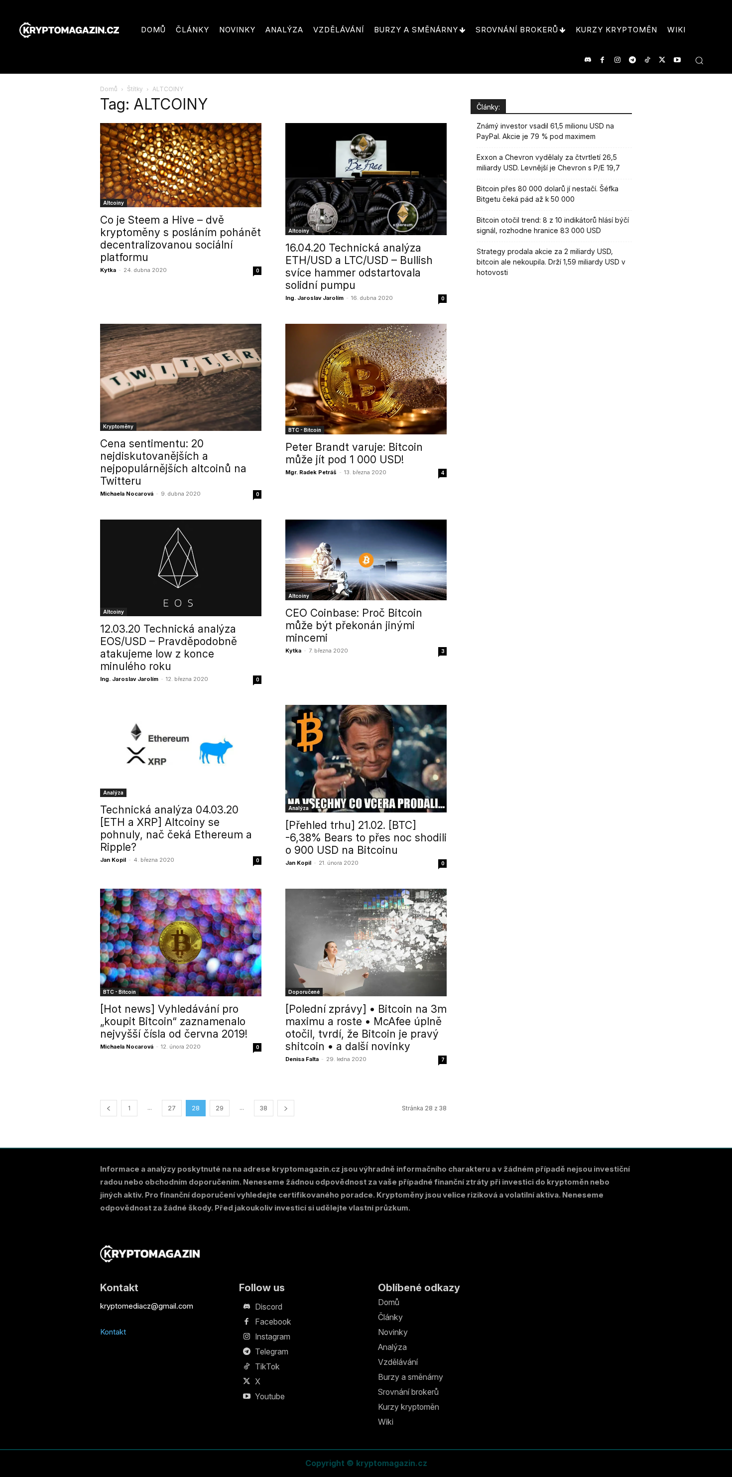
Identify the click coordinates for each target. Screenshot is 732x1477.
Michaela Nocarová (126, 493)
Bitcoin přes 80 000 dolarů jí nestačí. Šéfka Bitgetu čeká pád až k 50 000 (547, 193)
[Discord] (587, 60)
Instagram (272, 1337)
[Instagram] (617, 60)
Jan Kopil (113, 859)
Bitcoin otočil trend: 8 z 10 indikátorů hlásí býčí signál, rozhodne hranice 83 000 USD (553, 225)
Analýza (113, 793)
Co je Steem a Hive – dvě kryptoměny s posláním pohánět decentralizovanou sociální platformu (180, 239)
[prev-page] (108, 1108)
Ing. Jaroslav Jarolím (314, 297)
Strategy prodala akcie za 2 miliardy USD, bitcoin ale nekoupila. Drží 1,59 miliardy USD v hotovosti (551, 261)
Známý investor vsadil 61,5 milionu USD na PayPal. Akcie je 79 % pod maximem (545, 131)
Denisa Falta (302, 1059)
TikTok (267, 1366)
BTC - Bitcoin (304, 430)
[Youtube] (677, 60)
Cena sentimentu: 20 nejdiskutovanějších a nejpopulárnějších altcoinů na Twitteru (173, 462)
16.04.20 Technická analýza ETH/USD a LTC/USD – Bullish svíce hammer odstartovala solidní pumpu (359, 266)
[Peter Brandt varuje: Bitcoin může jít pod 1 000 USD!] (366, 379)
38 (263, 1108)
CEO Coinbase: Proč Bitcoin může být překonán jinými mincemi (353, 625)
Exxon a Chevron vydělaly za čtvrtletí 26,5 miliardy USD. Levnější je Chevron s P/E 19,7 (548, 162)
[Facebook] (602, 60)
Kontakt (113, 1332)
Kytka (108, 270)
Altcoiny (113, 203)
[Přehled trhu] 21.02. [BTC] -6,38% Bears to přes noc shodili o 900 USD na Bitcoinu (366, 837)
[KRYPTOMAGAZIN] (150, 1253)
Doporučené (304, 992)
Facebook (273, 1322)
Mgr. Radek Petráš (311, 472)
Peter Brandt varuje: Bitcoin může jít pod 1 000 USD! (354, 453)
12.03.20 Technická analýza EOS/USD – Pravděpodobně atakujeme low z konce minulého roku (168, 647)
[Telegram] (632, 60)
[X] (662, 60)
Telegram (271, 1351)
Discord (268, 1307)
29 (220, 1108)
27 (172, 1108)
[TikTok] (647, 60)
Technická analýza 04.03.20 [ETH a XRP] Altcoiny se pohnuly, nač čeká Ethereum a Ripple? (176, 828)
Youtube (270, 1396)
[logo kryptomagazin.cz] (69, 30)
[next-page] (285, 1108)
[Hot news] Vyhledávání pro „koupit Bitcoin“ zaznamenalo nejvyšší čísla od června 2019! (173, 1021)
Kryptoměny (118, 426)
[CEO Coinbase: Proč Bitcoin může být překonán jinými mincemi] (366, 560)
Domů (109, 89)
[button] (699, 60)
